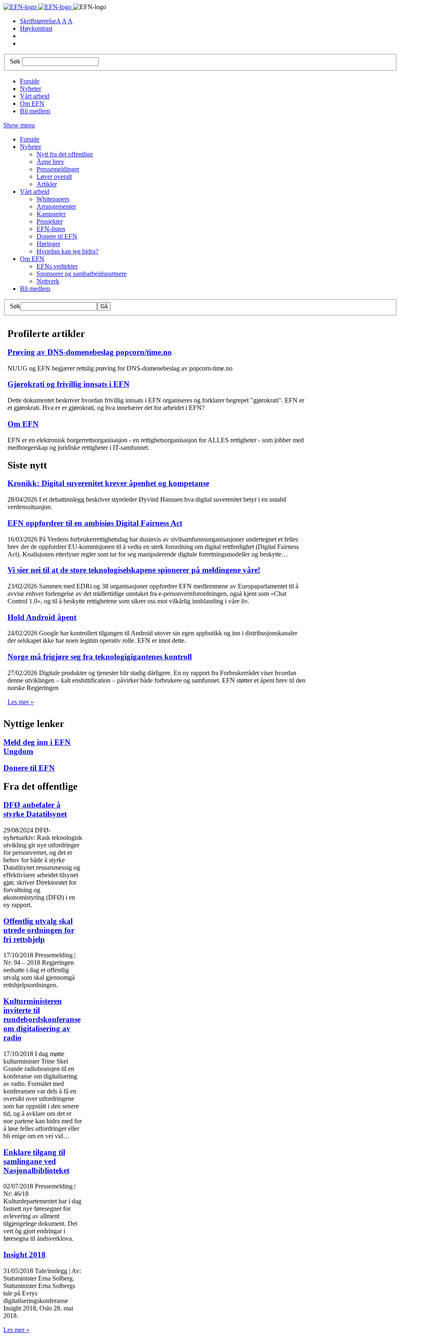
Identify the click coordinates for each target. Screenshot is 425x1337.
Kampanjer (51, 213)
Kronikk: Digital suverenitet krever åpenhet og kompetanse (108, 483)
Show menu (19, 125)
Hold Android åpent (41, 617)
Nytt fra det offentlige (65, 154)
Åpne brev (50, 161)
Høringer (48, 243)
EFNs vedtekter (57, 266)
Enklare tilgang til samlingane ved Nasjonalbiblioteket (36, 1161)
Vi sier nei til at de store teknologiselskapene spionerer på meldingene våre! (133, 570)
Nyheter (30, 88)
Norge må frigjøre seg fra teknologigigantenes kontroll (99, 656)
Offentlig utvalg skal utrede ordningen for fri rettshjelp (38, 930)
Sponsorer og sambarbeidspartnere (82, 273)
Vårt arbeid (34, 96)
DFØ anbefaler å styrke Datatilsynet (35, 809)
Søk (15, 61)
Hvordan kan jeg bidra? (67, 251)
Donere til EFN (57, 236)
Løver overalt (54, 176)
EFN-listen (51, 228)
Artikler (47, 184)
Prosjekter (50, 221)
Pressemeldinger (58, 169)
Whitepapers (53, 199)
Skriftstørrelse (38, 20)
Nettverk (48, 281)
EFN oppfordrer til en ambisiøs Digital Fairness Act (94, 523)
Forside (29, 81)
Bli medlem (35, 111)
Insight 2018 (24, 1254)
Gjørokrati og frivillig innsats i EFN (68, 384)
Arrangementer (56, 206)
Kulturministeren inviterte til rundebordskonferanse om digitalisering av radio (42, 1019)
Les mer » (20, 701)
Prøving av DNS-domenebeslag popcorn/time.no (89, 352)
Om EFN (32, 103)
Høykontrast (36, 28)
